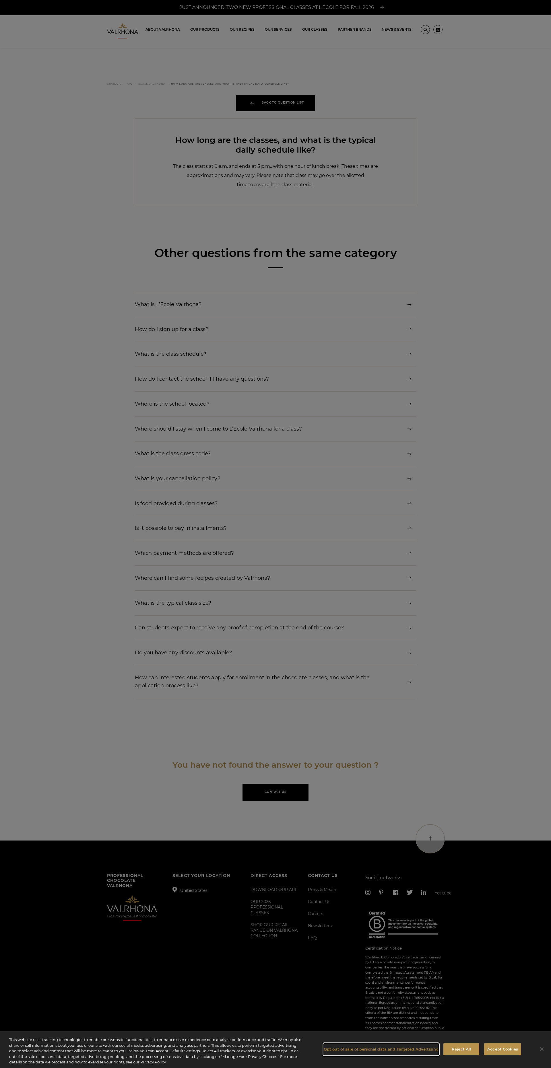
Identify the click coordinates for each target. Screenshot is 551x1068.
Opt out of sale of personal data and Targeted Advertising (381, 1049)
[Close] (542, 1049)
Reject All (461, 1049)
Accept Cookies (502, 1049)
